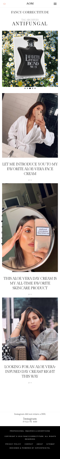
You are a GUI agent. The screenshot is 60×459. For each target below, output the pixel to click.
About (40, 444)
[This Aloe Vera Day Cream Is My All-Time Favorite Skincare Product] (30, 227)
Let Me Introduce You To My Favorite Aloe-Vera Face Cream (30, 169)
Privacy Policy (13, 444)
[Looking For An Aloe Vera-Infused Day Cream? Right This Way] (30, 329)
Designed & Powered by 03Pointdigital (30, 448)
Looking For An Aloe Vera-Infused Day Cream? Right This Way (30, 372)
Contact (29, 444)
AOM (30, 3)
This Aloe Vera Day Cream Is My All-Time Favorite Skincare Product (30, 283)
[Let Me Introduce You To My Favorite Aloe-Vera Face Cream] (30, 125)
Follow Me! (30, 422)
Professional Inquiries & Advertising (30, 431)
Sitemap (50, 444)
